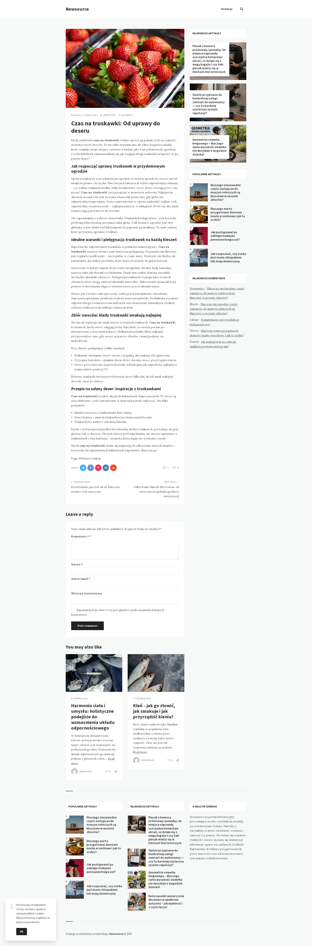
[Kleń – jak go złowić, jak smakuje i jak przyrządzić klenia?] (133, 682)
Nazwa (77, 564)
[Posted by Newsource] (74, 771)
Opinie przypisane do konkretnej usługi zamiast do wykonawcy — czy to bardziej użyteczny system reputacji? (208, 104)
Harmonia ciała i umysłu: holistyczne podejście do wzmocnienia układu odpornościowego (93, 716)
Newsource (77, 9)
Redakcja (226, 9)
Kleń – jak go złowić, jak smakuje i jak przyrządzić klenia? (154, 711)
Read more (140, 752)
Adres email (80, 579)
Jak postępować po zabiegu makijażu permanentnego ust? (225, 236)
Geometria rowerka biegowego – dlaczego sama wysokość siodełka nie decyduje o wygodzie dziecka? (209, 147)
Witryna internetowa (86, 593)
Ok (21, 931)
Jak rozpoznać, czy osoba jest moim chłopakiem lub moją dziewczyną (228, 257)
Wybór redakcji (91, 458)
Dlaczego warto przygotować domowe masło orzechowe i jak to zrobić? (228, 214)
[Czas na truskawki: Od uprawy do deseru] (71, 98)
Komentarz (80, 536)
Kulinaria (126, 115)
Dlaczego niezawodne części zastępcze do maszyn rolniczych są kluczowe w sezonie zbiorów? (226, 192)
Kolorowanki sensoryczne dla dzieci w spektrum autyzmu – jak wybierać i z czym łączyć (166, 901)
